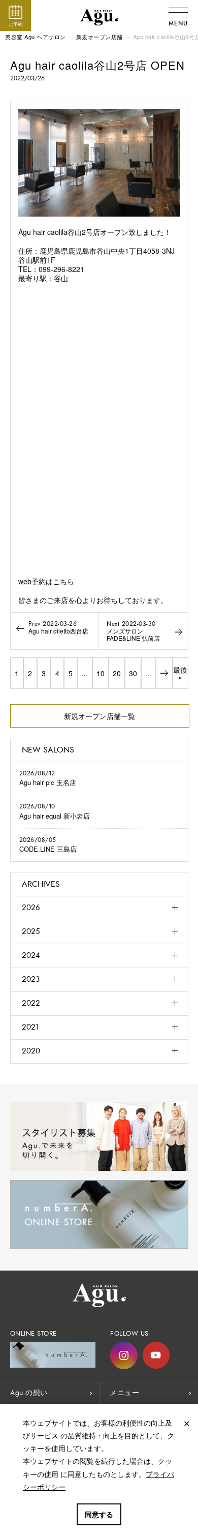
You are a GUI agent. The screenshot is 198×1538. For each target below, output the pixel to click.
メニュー (124, 1393)
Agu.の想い (29, 1393)
